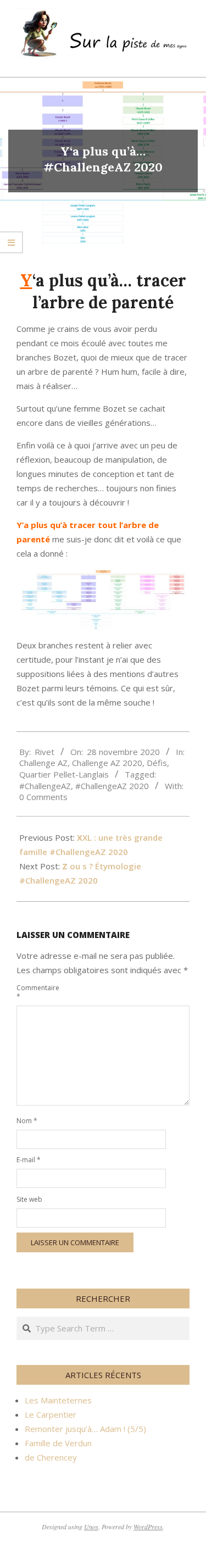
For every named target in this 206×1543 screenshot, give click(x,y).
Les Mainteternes (58, 1400)
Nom (26, 1120)
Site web (29, 1199)
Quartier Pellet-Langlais (64, 774)
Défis (157, 762)
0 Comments (43, 796)
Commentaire (29, 992)
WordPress (148, 1526)
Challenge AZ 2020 (107, 762)
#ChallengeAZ (45, 785)
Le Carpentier (50, 1414)
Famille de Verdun (58, 1442)
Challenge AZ (43, 762)
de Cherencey (51, 1457)
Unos (91, 1526)
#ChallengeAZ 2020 (112, 785)
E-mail (28, 1159)
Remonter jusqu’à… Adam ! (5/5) (85, 1428)
